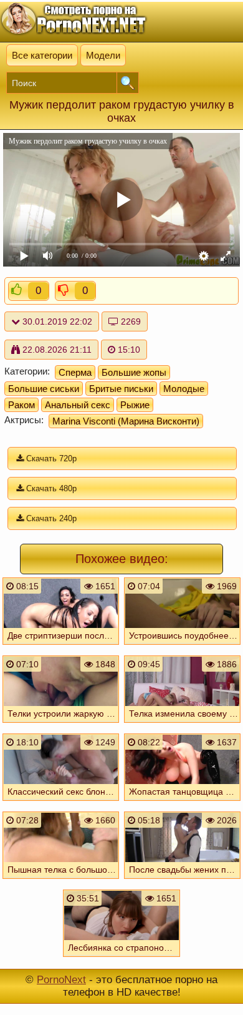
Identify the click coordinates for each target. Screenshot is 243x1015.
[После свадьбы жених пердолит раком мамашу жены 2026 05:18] (182, 881)
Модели (103, 55)
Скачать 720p (50, 458)
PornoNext (61, 980)
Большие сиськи (43, 388)
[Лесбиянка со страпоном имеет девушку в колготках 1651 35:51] (121, 959)
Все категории (42, 55)
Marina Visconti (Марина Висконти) (125, 421)
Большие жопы (134, 372)
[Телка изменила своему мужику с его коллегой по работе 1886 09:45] (182, 725)
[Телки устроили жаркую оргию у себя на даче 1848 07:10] (61, 725)
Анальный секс (77, 405)
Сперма (75, 372)
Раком (21, 405)
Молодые (183, 388)
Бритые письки (121, 388)
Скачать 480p (50, 488)
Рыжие (135, 405)
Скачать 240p (50, 518)
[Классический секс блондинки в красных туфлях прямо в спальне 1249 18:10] (61, 803)
